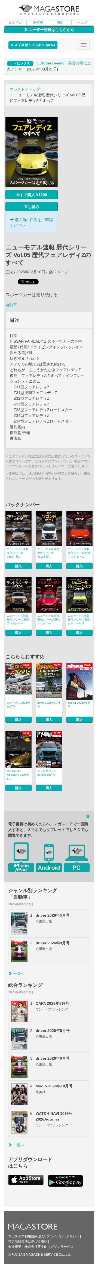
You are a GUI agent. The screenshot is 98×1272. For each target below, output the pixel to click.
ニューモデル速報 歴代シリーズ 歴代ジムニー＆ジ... (79, 619)
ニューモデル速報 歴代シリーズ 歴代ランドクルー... (18, 619)
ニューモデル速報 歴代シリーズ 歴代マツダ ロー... (79, 553)
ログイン (15, 22)
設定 (60, 22)
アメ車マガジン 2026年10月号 (46, 773)
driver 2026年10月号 (48, 704)
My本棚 (37, 22)
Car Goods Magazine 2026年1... (18, 775)
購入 (18, 566)
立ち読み (31, 206)
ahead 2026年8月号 (79, 704)
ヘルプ (83, 22)
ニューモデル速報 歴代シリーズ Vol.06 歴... (48, 553)
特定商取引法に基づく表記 (27, 1241)
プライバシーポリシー (63, 1236)
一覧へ (18, 973)
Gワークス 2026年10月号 (18, 704)
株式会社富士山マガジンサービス (49, 1247)
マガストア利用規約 (23, 1236)
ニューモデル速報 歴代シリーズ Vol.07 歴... (18, 553)
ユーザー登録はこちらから (50, 29)
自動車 (11, 305)
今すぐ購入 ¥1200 (31, 195)
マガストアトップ (25, 89)
